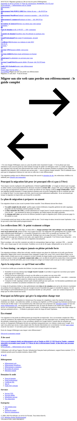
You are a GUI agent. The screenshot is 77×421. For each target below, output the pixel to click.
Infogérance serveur (11, 397)
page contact (70, 325)
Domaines (4, 25)
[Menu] (19, 70)
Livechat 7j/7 (18, 3)
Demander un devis (7, 3)
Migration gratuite (10, 370)
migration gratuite (61, 304)
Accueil (3, 72)
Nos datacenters (10, 399)
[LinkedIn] (3, 355)
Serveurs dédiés (10, 395)
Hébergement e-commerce (13, 367)
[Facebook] (1, 355)
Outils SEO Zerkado (11, 386)
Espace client (5, 70)
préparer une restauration (18, 177)
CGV (2, 417)
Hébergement (5, 7)
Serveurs (4, 46)
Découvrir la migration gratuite (10, 333)
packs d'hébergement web (9, 305)
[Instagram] (5, 355)
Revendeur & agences (12, 369)
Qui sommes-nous (10, 407)
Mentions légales (10, 417)
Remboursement (21, 417)
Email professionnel (11, 380)
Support (3, 68)
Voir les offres (14, 70)
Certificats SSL (9, 382)
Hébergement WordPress (13, 365)
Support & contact (10, 410)
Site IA (4, 44)
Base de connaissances (29, 3)
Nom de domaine (10, 378)
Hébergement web (10, 363)
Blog (7, 72)
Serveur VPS (9, 393)
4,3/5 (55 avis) (45, 3)
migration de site (48, 175)
